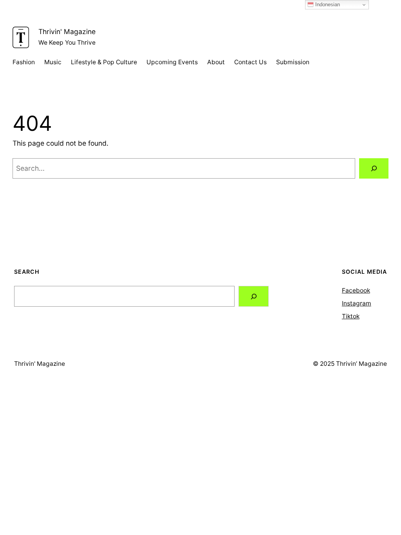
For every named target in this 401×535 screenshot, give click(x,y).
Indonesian (327, 4)
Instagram (356, 303)
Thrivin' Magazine (67, 31)
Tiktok (350, 316)
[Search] (373, 168)
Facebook (356, 290)
